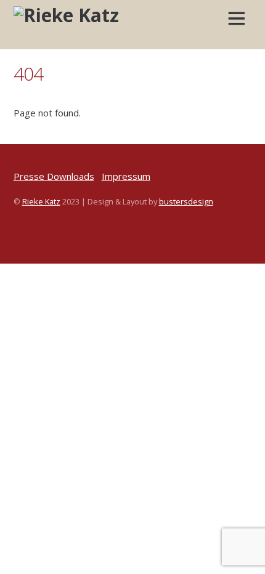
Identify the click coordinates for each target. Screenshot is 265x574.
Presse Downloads (54, 176)
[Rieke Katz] (66, 15)
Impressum (126, 176)
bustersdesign (186, 201)
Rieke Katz (41, 201)
